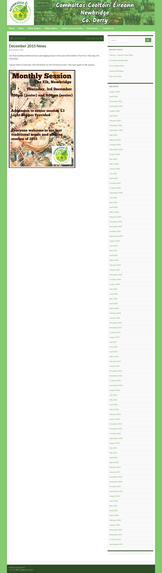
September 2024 (116, 130)
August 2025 (114, 111)
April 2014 (113, 510)
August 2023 (114, 154)
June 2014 (113, 501)
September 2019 (116, 236)
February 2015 (115, 467)
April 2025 (113, 116)
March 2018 (114, 308)
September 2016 (116, 385)
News (21, 28)
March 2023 (114, 164)
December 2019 (115, 222)
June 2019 (113, 246)
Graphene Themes (26, 570)
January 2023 (114, 169)
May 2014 (113, 506)
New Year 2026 (115, 76)
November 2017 (115, 327)
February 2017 (115, 361)
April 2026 (113, 96)
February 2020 (115, 217)
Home (12, 28)
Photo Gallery (34, 28)
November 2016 (115, 376)
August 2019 (114, 241)
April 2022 (113, 178)
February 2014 (115, 520)
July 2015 (113, 448)
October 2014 (115, 486)
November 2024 (115, 125)
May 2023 (113, 159)
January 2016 (114, 419)
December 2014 (115, 477)
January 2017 (114, 366)
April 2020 (113, 207)
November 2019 (115, 226)
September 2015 (116, 438)
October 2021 (115, 183)
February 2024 (115, 140)
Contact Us (108, 28)
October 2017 (115, 332)
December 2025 (115, 101)
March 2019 (114, 260)
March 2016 (114, 409)
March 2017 (114, 356)
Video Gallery (51, 28)
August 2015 (114, 443)
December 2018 (115, 275)
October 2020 (115, 188)
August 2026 (114, 92)
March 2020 (114, 212)
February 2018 (115, 313)
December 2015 (115, 424)
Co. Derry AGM (19, 38)
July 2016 (113, 395)
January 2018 (114, 318)
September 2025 (116, 106)
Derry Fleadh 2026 (116, 66)
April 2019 (113, 255)
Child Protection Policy (72, 28)
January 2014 (114, 525)
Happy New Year (92, 38)
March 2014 (114, 515)
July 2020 (113, 197)
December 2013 (115, 530)
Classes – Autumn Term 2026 (121, 55)
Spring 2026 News (116, 71)
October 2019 (115, 231)
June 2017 (113, 347)
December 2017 (115, 323)
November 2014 (115, 482)
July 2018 (113, 289)
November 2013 (115, 534)
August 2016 (114, 390)
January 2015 (114, 472)
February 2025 (115, 120)
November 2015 (115, 429)
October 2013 (115, 539)
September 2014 (116, 491)
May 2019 (113, 250)
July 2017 (113, 342)
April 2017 (113, 352)
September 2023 (116, 149)
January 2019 (114, 270)
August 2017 (114, 337)
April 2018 (113, 303)
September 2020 (116, 193)
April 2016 (113, 404)
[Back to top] (156, 567)
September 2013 (116, 544)
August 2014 (114, 496)
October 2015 (115, 433)
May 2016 (113, 400)
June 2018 (113, 294)
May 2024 (113, 135)
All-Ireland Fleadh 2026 (118, 60)
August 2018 (114, 284)
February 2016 (115, 414)
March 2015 (114, 462)
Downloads (92, 28)
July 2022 (113, 173)
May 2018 (113, 299)
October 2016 (115, 380)
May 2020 (113, 202)
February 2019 (115, 265)
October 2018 (115, 279)
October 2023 (115, 145)
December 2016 (115, 371)
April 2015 (113, 457)
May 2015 (113, 453)
